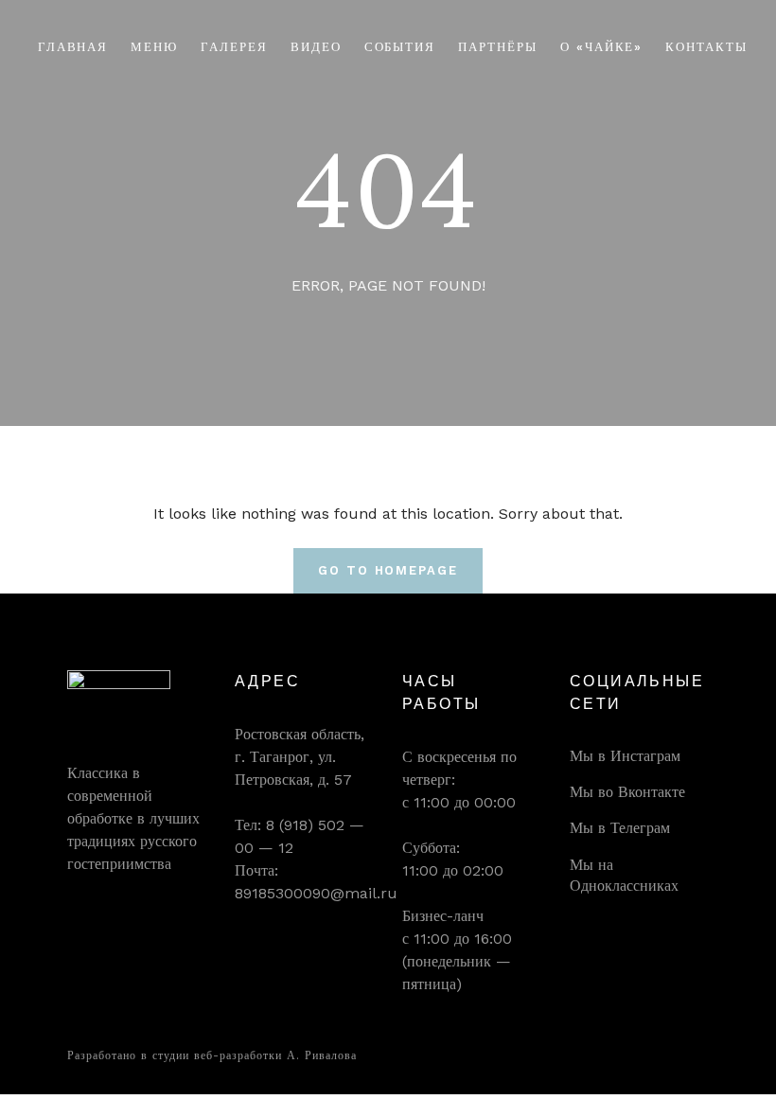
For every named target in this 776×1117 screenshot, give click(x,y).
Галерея (234, 47)
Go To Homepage (388, 570)
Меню (154, 47)
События (400, 47)
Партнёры (498, 47)
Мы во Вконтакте (627, 792)
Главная (73, 47)
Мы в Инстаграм (625, 756)
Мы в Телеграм (620, 828)
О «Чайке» (602, 47)
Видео (316, 47)
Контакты (706, 47)
